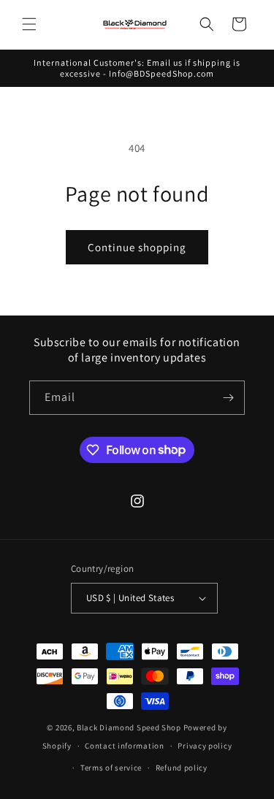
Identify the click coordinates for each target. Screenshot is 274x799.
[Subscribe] (228, 398)
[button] (29, 24)
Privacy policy (205, 746)
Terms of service (111, 767)
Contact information (124, 746)
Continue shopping (137, 247)
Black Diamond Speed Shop (129, 727)
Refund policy (182, 767)
